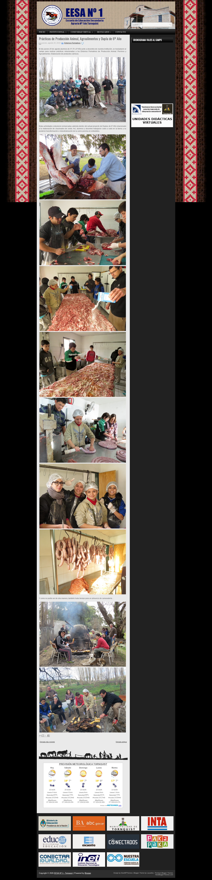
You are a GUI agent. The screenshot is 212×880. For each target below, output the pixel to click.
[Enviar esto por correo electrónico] (40, 735)
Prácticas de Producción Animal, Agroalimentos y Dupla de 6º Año (80, 38)
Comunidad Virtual (82, 31)
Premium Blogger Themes (164, 873)
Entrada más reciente (47, 742)
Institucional (58, 31)
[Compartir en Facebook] (48, 735)
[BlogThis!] (43, 735)
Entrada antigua (121, 742)
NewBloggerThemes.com (164, 875)
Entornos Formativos (72, 43)
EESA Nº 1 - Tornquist (63, 873)
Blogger (88, 873)
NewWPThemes (126, 873)
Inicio (42, 31)
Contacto (120, 31)
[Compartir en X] (45, 735)
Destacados (104, 31)
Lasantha (150, 873)
